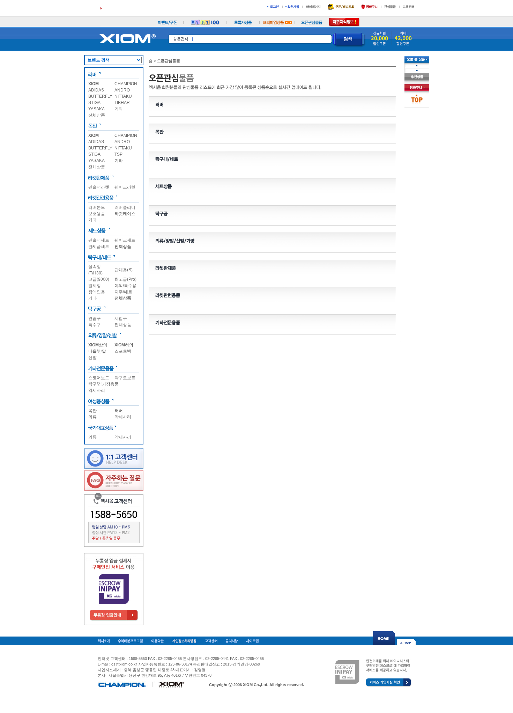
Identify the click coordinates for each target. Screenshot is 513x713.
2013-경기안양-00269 (241, 664)
